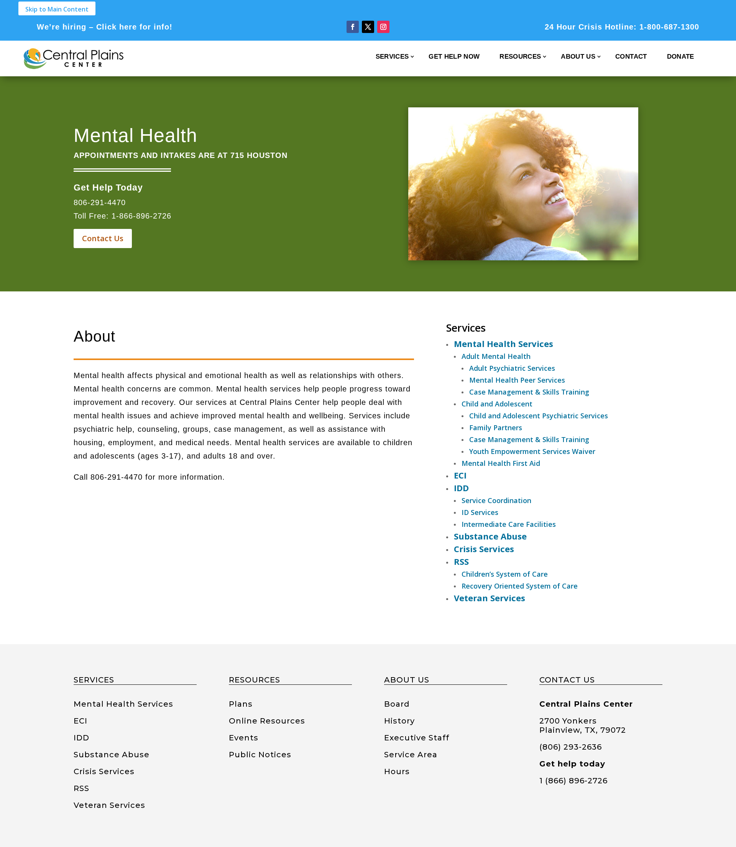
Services (392, 56)
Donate (680, 56)
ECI (80, 720)
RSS (81, 788)
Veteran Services (109, 805)
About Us (578, 56)
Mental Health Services (123, 704)
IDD (81, 737)
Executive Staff (416, 737)
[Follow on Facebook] (353, 27)
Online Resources (267, 720)
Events (243, 737)
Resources (520, 56)
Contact (631, 56)
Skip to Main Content (57, 9)
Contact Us (102, 238)
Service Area (410, 754)
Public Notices (260, 754)
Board (397, 704)
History (399, 720)
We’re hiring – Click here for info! (104, 27)
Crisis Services (104, 771)
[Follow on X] (368, 27)
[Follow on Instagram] (383, 27)
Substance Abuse (112, 754)
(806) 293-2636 (570, 747)
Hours (397, 771)
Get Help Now (454, 56)
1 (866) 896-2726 (573, 780)
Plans (241, 704)
